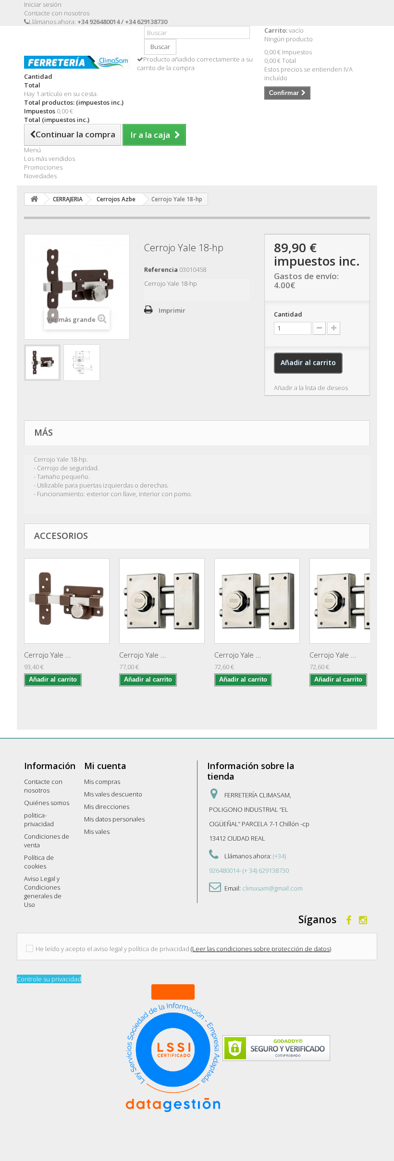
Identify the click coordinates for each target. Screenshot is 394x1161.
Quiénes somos (46, 802)
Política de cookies (39, 861)
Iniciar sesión (43, 4)
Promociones (43, 167)
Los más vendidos (49, 158)
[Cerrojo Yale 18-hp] (42, 362)
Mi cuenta (105, 765)
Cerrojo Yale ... (47, 654)
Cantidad (288, 314)
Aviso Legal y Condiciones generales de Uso (43, 891)
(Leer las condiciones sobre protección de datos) (261, 948)
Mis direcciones (106, 806)
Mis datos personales (114, 819)
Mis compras (102, 781)
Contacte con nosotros (56, 13)
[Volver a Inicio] (34, 199)
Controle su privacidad (49, 979)
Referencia (161, 269)
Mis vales (97, 831)
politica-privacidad (39, 819)
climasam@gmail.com (272, 888)
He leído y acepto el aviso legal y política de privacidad (112, 948)
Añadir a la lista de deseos (311, 387)
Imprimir (172, 310)
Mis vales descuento (113, 794)
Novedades (40, 175)
